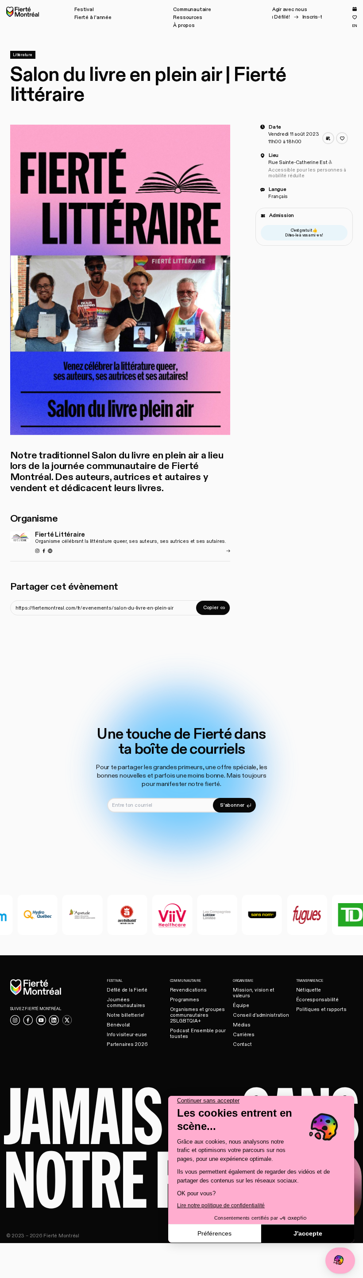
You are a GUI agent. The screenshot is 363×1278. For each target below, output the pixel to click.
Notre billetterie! (125, 1015)
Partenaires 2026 (127, 1044)
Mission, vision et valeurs (253, 993)
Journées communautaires (126, 1002)
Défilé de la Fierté (127, 990)
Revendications (188, 990)
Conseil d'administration (261, 1015)
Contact (242, 1044)
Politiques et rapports (321, 1009)
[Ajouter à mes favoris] (342, 138)
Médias (242, 1025)
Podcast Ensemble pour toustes (198, 1033)
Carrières (244, 1034)
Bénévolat (118, 1025)
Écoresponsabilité (317, 999)
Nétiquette (308, 990)
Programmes (184, 999)
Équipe (241, 1005)
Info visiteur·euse (127, 1034)
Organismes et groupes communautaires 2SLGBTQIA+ (197, 1015)
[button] (83, 10)
